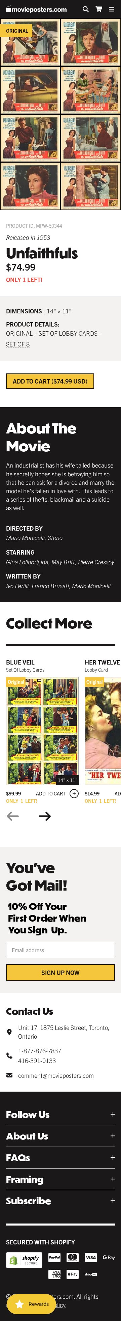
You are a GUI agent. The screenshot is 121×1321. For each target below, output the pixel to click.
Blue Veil (20, 662)
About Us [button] (27, 1136)
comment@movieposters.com (56, 1075)
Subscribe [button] (28, 1200)
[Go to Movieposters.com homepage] (36, 9)
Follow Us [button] (27, 1114)
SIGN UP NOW (60, 972)
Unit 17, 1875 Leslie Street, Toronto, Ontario (63, 1031)
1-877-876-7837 (39, 1051)
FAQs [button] (18, 1157)
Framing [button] (25, 1179)
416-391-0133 (37, 1060)
